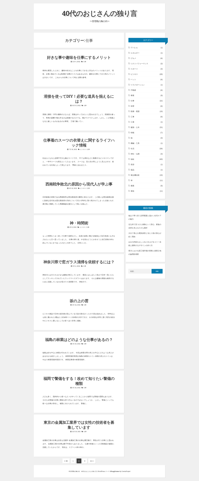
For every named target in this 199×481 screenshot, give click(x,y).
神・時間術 (79, 222)
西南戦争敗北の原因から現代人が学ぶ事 (78, 183)
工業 (132, 122)
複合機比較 (135, 175)
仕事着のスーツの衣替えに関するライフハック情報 (79, 143)
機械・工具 (135, 143)
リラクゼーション (138, 85)
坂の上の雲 (79, 300)
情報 (132, 132)
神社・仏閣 (135, 154)
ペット (133, 79)
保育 (132, 106)
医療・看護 (135, 111)
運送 (132, 191)
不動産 (133, 90)
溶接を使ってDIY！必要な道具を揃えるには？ (79, 99)
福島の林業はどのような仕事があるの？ (79, 339)
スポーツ (134, 69)
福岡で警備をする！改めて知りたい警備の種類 (79, 381)
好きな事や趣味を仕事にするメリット (79, 57)
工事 (132, 116)
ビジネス (83, 149)
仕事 (84, 61)
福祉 (132, 159)
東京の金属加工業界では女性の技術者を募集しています (79, 425)
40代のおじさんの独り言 (99, 13)
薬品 (132, 170)
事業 (132, 95)
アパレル (134, 47)
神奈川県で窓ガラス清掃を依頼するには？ (78, 261)
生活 (132, 148)
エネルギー (135, 53)
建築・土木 (135, 127)
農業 (132, 186)
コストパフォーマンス (139, 63)
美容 (132, 164)
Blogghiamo (114, 471)
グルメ (133, 58)
